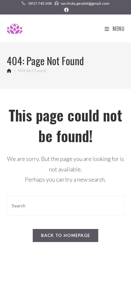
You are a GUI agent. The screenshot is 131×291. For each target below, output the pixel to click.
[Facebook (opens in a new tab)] (65, 10)
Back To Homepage (65, 235)
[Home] (9, 70)
